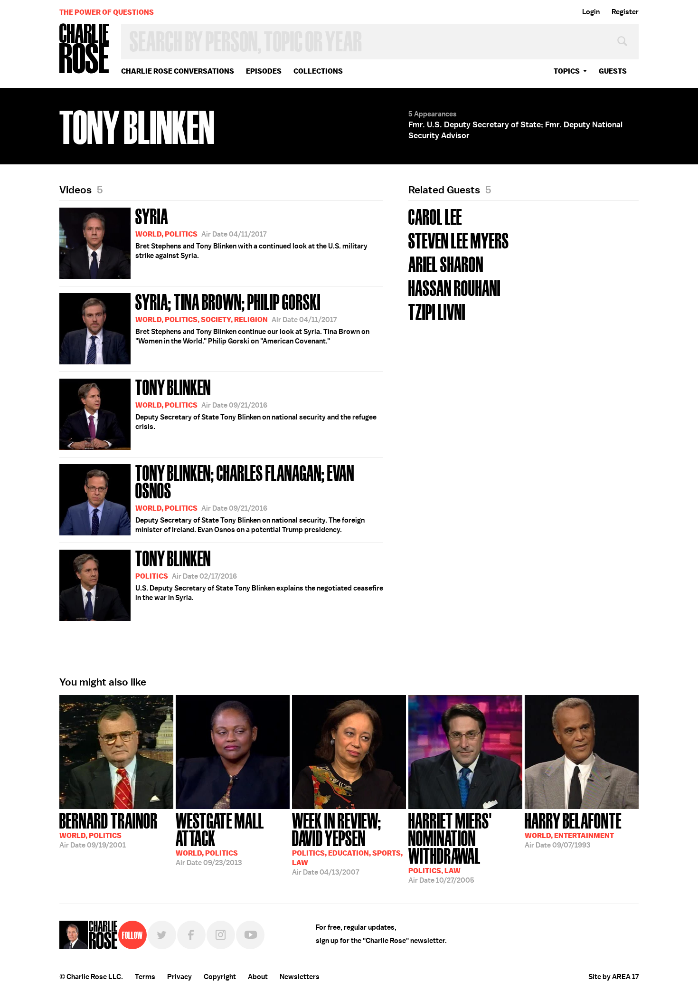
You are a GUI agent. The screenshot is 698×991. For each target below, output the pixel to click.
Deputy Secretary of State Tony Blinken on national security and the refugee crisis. (256, 403)
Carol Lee (435, 216)
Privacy (179, 976)
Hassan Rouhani (454, 287)
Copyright (220, 976)
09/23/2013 (220, 838)
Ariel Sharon (445, 263)
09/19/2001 (108, 829)
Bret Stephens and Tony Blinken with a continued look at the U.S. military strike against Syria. (251, 232)
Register (625, 12)
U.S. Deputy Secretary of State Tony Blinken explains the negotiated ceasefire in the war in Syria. (259, 574)
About (258, 976)
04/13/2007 (347, 843)
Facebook (191, 935)
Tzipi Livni (436, 311)
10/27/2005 (450, 847)
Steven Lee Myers (458, 239)
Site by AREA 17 (613, 976)
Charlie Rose (84, 49)
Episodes (264, 71)
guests (613, 71)
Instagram (221, 935)
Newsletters (300, 976)
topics (567, 71)
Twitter (162, 935)
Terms (145, 976)
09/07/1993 (573, 829)
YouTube (250, 935)
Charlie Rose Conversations (177, 71)
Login (591, 12)
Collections (318, 71)
